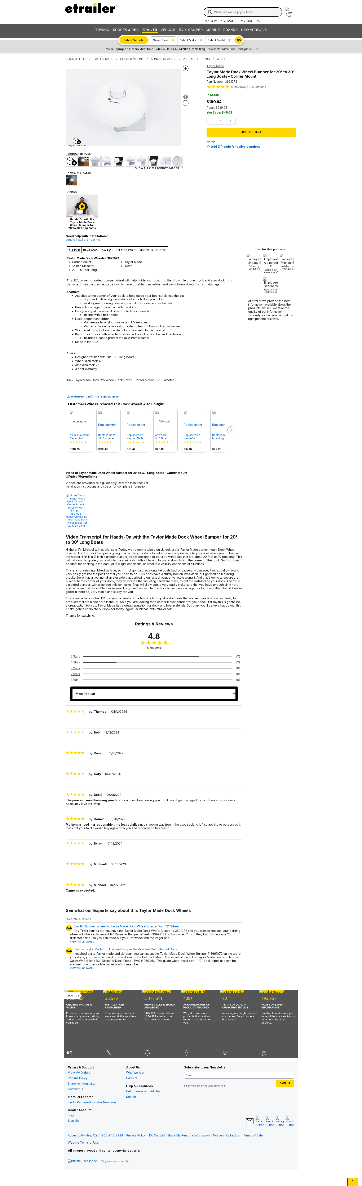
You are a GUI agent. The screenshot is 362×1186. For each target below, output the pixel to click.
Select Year (160, 40)
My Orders (250, 21)
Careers (131, 1078)
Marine (213, 29)
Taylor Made (215, 66)
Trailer (149, 29)
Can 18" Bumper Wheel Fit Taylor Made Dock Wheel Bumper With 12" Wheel (126, 926)
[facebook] (260, 1121)
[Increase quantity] (230, 121)
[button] (230, 430)
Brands (230, 29)
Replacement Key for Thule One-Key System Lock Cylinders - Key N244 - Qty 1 (136, 436)
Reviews (238, 87)
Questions (258, 87)
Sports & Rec (126, 29)
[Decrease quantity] (211, 121)
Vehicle (168, 29)
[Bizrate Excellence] (82, 1161)
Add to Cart (251, 132)
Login (71, 1115)
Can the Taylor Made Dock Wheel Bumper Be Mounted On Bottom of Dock (125, 949)
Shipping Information (82, 1083)
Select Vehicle (134, 40)
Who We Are (135, 1072)
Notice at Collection (226, 1135)
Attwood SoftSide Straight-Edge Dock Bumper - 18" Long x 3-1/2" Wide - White (164, 436)
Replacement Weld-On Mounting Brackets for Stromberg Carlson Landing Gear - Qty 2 (194, 436)
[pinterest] (270, 1121)
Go (239, 40)
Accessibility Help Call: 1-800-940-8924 (95, 1135)
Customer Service (220, 21)
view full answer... (82, 941)
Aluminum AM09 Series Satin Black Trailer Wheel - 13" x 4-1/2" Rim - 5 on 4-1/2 (80, 436)
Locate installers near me (83, 239)
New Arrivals (254, 29)
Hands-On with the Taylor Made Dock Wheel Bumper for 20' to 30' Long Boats (76, 521)
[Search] (210, 12)
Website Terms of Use (83, 1142)
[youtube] (290, 1121)
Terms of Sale (253, 1135)
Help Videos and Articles (143, 1091)
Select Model (216, 40)
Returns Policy (78, 1078)
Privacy (188, 1085)
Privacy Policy (136, 1135)
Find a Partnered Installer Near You (92, 1102)
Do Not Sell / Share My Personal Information (179, 1135)
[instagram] (280, 1121)
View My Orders (79, 1072)
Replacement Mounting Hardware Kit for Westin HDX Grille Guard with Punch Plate (222, 436)
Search (131, 1096)
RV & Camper (191, 29)
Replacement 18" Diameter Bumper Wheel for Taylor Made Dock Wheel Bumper (108, 436)
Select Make (188, 40)
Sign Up (73, 1120)
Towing (102, 29)
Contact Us (75, 1089)
